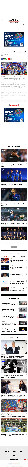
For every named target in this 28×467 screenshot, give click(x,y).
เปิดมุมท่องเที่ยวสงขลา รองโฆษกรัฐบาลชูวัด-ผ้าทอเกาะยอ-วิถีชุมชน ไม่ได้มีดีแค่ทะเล (12, 434)
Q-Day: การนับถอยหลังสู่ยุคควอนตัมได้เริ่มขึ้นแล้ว (16, 268)
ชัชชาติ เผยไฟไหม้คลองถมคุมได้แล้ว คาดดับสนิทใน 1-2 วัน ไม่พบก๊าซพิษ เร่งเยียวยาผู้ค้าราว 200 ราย (17, 275)
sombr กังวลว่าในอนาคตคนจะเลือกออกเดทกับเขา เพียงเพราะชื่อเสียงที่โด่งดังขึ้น (12, 376)
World (3, 314)
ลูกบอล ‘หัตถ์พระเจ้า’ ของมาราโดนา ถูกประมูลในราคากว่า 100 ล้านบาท (13, 224)
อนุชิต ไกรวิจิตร (6, 54)
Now (21, 450)
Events (21, 451)
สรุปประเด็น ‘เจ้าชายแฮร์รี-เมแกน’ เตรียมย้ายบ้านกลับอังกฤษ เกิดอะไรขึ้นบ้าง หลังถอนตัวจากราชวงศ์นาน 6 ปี (9, 323)
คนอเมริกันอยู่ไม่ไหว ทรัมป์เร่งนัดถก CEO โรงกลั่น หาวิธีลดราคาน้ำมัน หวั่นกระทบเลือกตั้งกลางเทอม (17, 289)
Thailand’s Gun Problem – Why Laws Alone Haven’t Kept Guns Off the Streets (8, 309)
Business (3, 354)
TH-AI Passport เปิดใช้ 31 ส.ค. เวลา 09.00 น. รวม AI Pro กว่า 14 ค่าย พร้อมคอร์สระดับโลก (17, 282)
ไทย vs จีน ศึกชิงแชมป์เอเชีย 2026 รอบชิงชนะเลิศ (16, 260)
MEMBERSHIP (14, 459)
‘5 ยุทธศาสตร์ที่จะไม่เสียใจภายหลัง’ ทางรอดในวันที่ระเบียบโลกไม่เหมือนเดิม (9, 317)
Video (14, 450)
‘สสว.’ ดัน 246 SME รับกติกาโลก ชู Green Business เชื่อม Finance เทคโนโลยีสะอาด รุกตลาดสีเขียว (13, 395)
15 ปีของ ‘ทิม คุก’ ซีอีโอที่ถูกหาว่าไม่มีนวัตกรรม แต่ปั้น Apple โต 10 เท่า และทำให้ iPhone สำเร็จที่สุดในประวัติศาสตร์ (12, 356)
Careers (14, 451)
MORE (14, 247)
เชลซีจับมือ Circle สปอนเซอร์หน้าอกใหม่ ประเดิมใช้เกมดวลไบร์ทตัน (13, 185)
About (14, 452)
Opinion (7, 451)
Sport (2, 49)
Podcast (7, 450)
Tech (9, 301)
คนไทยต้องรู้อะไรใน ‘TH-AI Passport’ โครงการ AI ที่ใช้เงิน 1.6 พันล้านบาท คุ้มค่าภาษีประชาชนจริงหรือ (9, 304)
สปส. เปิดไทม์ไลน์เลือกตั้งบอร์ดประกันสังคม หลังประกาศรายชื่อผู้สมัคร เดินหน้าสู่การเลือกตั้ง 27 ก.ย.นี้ (9, 330)
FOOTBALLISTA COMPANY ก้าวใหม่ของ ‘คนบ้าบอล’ (13, 243)
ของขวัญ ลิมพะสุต (13, 265)
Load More (14, 439)
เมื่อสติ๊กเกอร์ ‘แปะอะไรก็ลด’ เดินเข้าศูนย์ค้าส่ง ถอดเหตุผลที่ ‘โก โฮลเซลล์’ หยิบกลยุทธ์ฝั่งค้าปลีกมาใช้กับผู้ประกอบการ (13, 415)
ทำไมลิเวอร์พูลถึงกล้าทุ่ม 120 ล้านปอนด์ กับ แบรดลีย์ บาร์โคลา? (12, 204)
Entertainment (5, 374)
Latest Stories (14, 338)
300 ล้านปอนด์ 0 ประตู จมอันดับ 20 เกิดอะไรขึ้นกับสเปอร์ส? (13, 165)
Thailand (12, 280)
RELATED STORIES (14, 146)
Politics (12, 273)
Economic (12, 287)
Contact (21, 452)
